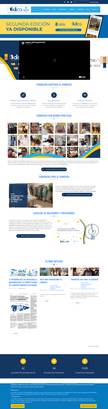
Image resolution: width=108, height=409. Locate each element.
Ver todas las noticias (93, 346)
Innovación (83, 287)
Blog (87, 9)
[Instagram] (71, 2)
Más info (41, 386)
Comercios (71, 9)
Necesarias (15, 390)
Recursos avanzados (84, 101)
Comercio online (54, 285)
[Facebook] (64, 2)
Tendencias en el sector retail (57, 290)
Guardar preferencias (17, 406)
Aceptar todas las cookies (89, 406)
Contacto (94, 9)
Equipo (54, 9)
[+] (23, 112)
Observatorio (62, 9)
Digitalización (22, 288)
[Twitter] (68, 2)
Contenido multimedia (55, 287)
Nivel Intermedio (54, 101)
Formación (80, 9)
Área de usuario (94, 2)
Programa (46, 9)
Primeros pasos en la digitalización (23, 101)
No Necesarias (16, 396)
